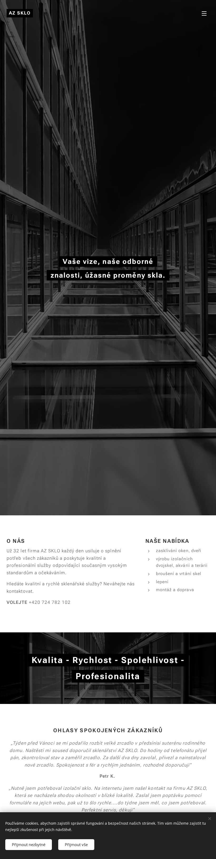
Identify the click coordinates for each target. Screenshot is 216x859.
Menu (204, 13)
